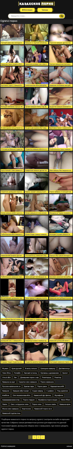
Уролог (65, 373)
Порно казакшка (47, 382)
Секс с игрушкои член (20, 404)
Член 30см (6, 373)
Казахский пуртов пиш (11, 413)
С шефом (50, 391)
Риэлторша (46, 377)
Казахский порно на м (43, 409)
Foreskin (17, 373)
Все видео (28, 10)
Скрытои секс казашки (28, 382)
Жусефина (58, 395)
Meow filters (65, 400)
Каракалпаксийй (57, 386)
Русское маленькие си (11, 386)
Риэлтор (57, 377)
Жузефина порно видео (48, 400)
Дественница (64, 368)
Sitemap (69, 446)
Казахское (36, 4)
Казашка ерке (64, 404)
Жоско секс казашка (10, 409)
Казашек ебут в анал (21, 391)
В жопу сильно (31, 368)
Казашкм (5, 391)
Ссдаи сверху (37, 391)
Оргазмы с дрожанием (49, 373)
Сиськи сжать (50, 404)
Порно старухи (29, 400)
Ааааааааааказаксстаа (10, 400)
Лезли (4, 404)
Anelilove (5, 395)
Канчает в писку (30, 373)
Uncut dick (6, 377)
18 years (5, 368)
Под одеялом (62, 391)
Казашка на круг (8, 382)
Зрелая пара (29, 386)
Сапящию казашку (47, 368)
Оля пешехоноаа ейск (21, 395)
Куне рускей (17, 368)
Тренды (45, 10)
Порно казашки (8, 446)
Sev (15, 377)
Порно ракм (42, 386)
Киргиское (26, 409)
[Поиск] (61, 16)
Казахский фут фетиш (42, 395)
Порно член (37, 404)
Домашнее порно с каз (29, 377)
